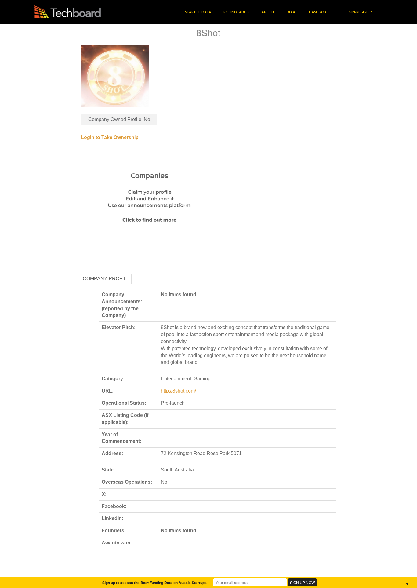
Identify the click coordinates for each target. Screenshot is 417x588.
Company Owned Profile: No (119, 119)
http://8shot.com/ (178, 390)
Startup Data (198, 12)
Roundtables (236, 12)
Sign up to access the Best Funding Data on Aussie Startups (154, 582)
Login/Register (358, 12)
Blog (292, 12)
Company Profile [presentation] (106, 278)
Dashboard (320, 12)
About (268, 12)
